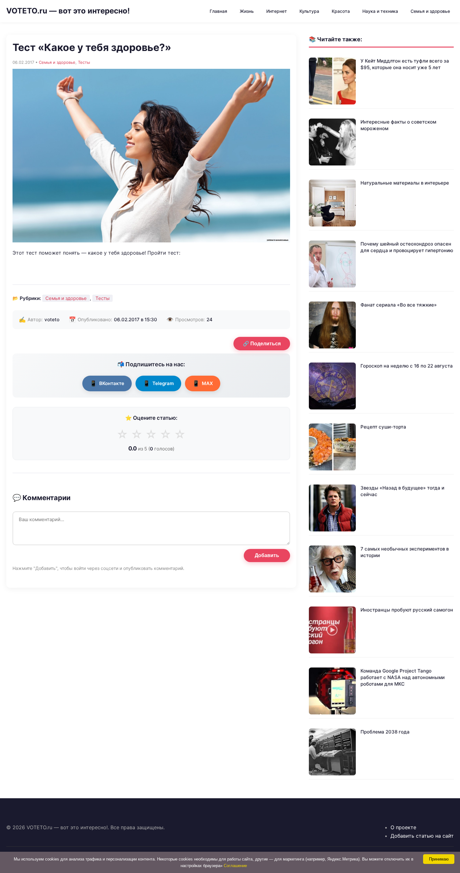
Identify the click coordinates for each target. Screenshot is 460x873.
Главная (218, 11)
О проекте (403, 827)
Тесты (84, 62)
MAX (202, 383)
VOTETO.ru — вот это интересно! (68, 10)
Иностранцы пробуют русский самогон (406, 610)
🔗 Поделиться (262, 343)
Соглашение (235, 865)
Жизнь (247, 11)
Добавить (267, 555)
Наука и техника (380, 11)
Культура (309, 11)
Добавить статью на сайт (422, 836)
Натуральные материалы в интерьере (404, 183)
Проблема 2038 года (385, 732)
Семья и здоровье (430, 11)
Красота (341, 11)
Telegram (158, 383)
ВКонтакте (107, 383)
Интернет (276, 11)
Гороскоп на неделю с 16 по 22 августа (406, 366)
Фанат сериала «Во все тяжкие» (398, 305)
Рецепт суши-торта (383, 427)
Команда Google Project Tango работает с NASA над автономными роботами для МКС (402, 677)
